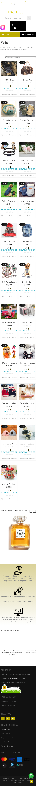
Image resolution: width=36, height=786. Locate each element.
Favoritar (14, 94)
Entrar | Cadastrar (25, 2)
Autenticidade (5, 742)
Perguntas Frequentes (7, 738)
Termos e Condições (7, 746)
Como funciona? (6, 729)
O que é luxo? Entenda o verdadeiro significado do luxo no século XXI (12, 652)
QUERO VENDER (13, 678)
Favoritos (29, 34)
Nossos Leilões (5, 733)
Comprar (5, 94)
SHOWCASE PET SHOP (9, 88)
